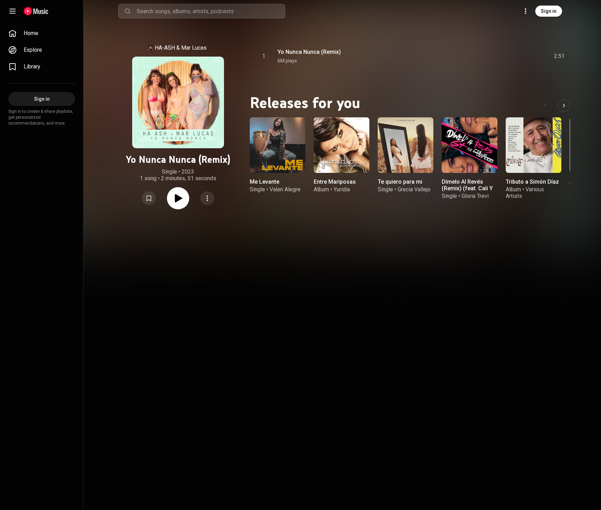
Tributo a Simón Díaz (532, 181)
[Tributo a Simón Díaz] (533, 145)
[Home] (36, 11)
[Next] (564, 105)
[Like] (503, 56)
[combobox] (211, 11)
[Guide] (12, 11)
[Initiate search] (127, 11)
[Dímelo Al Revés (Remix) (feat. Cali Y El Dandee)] (469, 145)
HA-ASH (165, 47)
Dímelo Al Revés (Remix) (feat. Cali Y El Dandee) (467, 188)
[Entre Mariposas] (341, 145)
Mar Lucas (194, 47)
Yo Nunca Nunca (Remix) (309, 52)
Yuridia (342, 189)
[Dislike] (518, 56)
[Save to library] (149, 198)
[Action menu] (207, 198)
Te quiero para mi (400, 181)
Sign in (548, 11)
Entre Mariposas (335, 181)
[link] (42, 33)
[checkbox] (559, 56)
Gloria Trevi (475, 196)
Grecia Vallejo (414, 189)
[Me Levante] (277, 145)
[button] (149, 198)
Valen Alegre (285, 189)
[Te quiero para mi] (405, 145)
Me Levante (264, 181)
